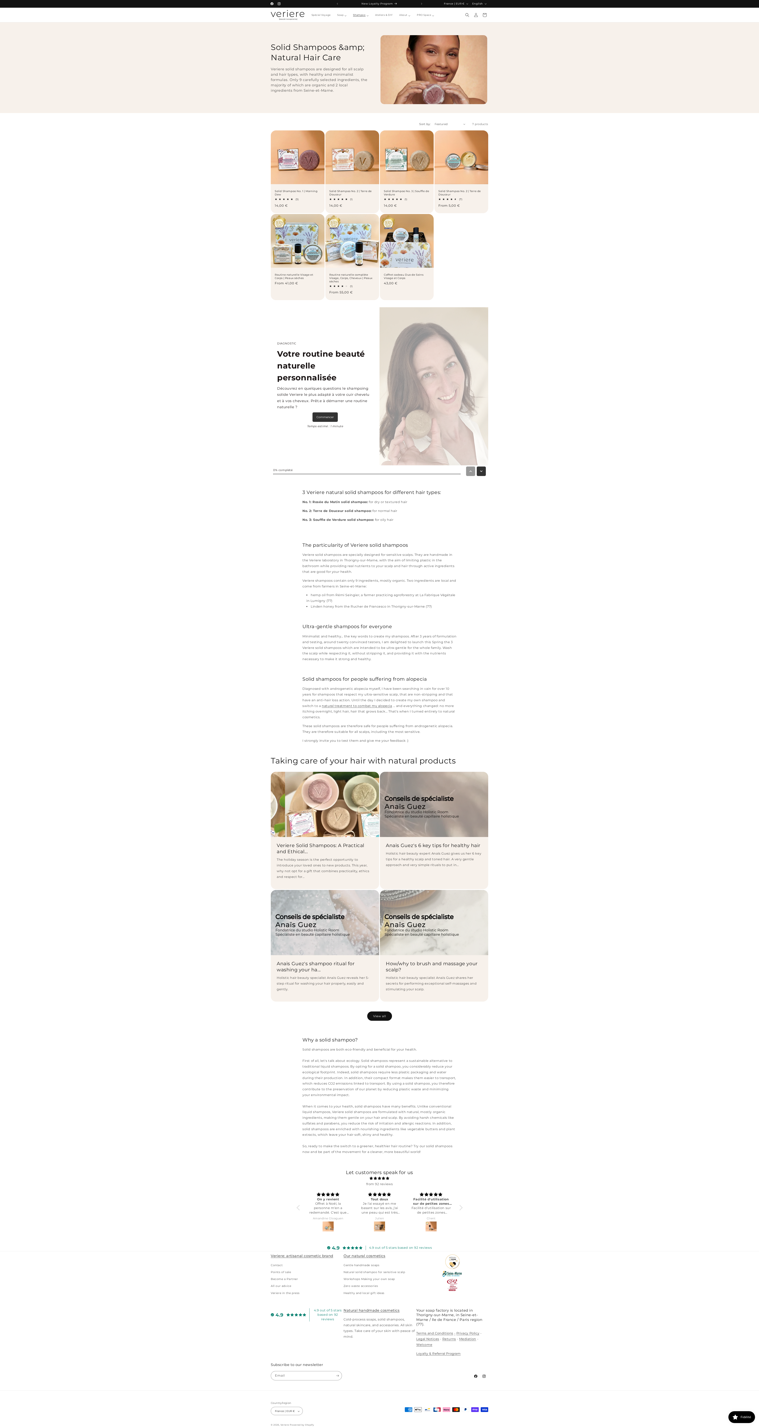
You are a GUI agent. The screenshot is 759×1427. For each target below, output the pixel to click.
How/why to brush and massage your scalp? (432, 967)
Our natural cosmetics (364, 1256)
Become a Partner (284, 1279)
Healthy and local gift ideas (364, 1293)
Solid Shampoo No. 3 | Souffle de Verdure (406, 192)
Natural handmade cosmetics (372, 1310)
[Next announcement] (421, 4)
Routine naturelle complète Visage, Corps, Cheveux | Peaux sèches (351, 278)
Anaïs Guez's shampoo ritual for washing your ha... (316, 967)
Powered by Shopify (302, 1425)
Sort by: (424, 124)
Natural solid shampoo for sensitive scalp (374, 1272)
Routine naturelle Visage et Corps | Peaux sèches (294, 276)
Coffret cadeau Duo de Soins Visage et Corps (403, 276)
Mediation (467, 1339)
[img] (379, 1178)
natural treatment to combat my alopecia (357, 706)
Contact (277, 1265)
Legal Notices (427, 1339)
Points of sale (281, 1272)
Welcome (424, 1345)
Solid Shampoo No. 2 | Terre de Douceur (350, 192)
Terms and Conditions (434, 1333)
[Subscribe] (337, 1375)
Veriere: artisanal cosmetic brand (302, 1256)
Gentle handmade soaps (362, 1265)
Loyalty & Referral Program (438, 1353)
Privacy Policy (467, 1333)
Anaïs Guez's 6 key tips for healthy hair (433, 845)
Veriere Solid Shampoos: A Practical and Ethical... (320, 848)
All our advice (281, 1286)
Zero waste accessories (361, 1286)
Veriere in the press (285, 1293)
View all (379, 1016)
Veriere (284, 1425)
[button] (467, 15)
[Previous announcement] (337, 4)
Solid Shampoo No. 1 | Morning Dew (296, 192)
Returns (449, 1339)
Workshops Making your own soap (369, 1279)
